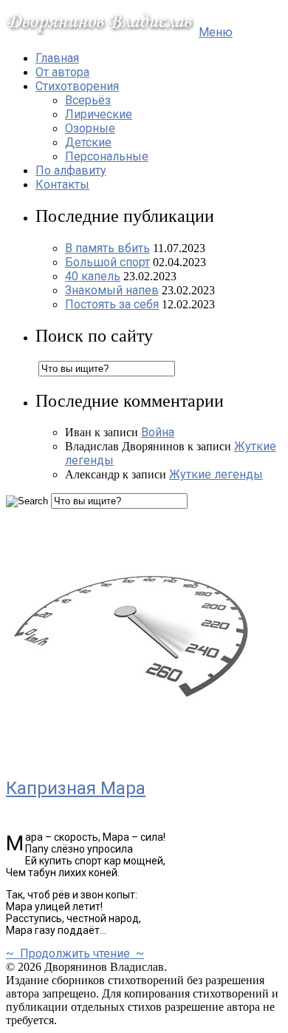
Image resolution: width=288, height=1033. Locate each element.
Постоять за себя (112, 304)
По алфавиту (70, 170)
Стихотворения (77, 86)
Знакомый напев (112, 290)
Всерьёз (88, 100)
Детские (88, 142)
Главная (57, 58)
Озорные (90, 128)
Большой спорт (107, 262)
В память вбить (107, 248)
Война (157, 432)
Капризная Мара (75, 788)
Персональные (106, 156)
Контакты (62, 184)
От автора (62, 72)
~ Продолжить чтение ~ (75, 953)
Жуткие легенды (216, 474)
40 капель (92, 276)
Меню (216, 32)
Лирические (98, 114)
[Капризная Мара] (131, 756)
